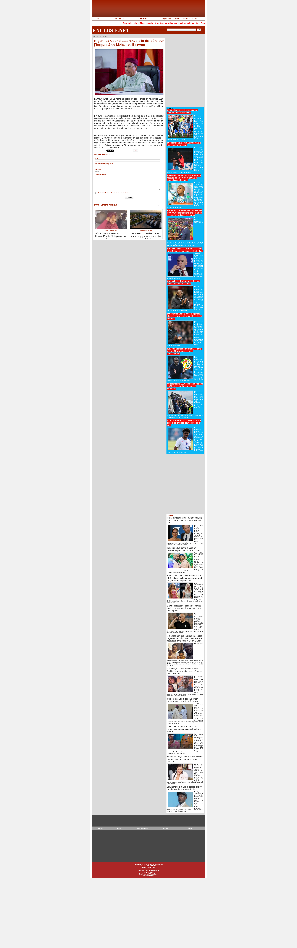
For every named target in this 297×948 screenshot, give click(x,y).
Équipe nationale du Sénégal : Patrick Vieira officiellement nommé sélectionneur (184, 351)
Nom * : (97, 158)
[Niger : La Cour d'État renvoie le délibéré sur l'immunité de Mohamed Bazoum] (129, 49)
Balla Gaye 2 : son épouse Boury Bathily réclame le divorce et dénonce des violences (184, 671)
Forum (165, 828)
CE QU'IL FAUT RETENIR (170, 19)
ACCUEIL (96, 19)
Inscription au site (148, 875)
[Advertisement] (183, 70)
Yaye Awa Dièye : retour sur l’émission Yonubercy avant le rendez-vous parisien (185, 759)
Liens (190, 828)
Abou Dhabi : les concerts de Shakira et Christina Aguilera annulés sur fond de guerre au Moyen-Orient (184, 578)
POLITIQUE (142, 19)
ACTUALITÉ (119, 19)
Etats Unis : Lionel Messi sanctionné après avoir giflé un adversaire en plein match (124, 23)
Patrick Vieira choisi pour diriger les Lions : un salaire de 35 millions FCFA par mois (184, 316)
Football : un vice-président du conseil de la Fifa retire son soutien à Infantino (185, 249)
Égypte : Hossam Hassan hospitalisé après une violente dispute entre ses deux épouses (184, 608)
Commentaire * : (100, 175)
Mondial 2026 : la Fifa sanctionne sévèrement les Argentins (182, 111)
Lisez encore (96, 149)
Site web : (98, 169)
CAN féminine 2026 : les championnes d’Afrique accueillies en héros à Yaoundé (185, 386)
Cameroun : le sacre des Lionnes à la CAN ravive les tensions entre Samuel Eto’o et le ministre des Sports (184, 212)
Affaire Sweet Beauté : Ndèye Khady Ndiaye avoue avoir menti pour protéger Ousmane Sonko (110, 235)
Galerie (119, 828)
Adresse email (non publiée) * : (105, 164)
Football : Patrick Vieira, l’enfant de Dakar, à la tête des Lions (183, 282)
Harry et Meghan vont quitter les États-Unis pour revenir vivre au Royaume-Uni (185, 520)
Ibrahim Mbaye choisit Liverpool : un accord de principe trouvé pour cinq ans (184, 422)
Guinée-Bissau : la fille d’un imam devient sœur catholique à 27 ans (182, 700)
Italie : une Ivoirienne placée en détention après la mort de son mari (183, 549)
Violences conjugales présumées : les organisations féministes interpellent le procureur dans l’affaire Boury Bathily (184, 638)
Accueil (95, 36)
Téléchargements (142, 828)
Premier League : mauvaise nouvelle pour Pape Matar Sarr (184, 144)
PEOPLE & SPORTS (191, 19)
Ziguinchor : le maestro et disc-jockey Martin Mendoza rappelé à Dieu (184, 788)
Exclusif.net (111, 30)
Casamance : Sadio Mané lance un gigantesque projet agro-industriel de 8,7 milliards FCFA (145, 235)
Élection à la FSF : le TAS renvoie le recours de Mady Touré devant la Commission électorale (184, 177)
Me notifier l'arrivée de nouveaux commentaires (113, 193)
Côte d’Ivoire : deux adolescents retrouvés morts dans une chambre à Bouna (184, 729)
